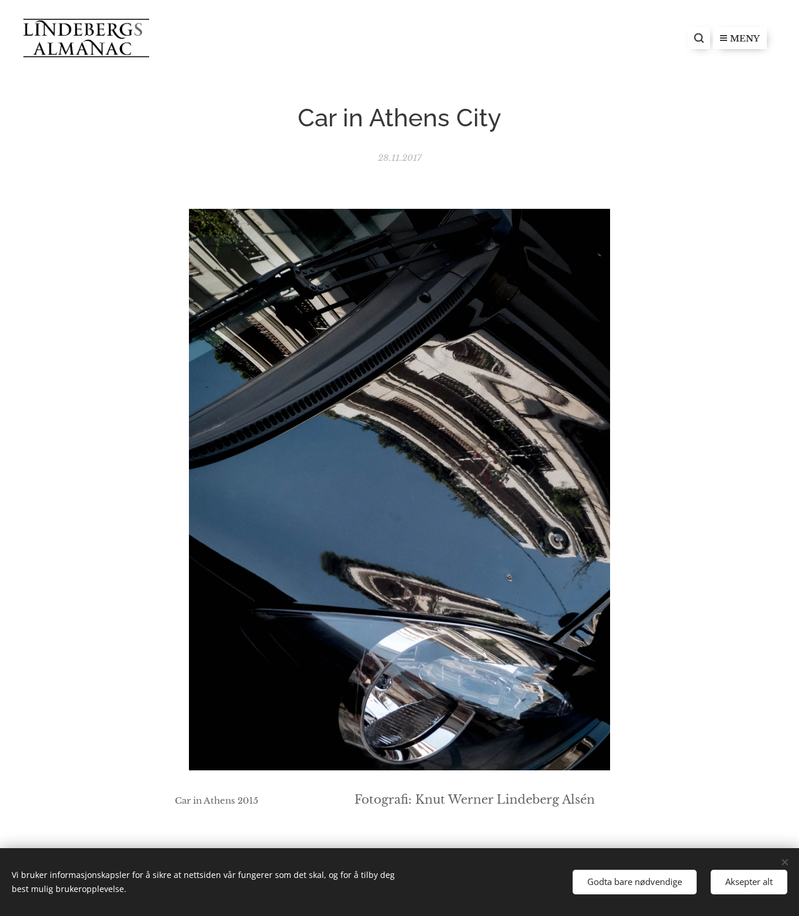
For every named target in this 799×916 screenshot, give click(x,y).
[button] (699, 38)
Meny (745, 38)
